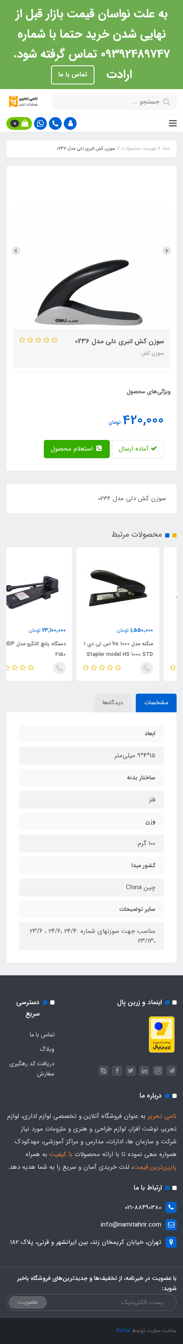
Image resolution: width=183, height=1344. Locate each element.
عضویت (27, 1302)
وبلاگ (47, 1049)
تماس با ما (72, 75)
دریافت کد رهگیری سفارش (31, 1068)
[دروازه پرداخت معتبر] (161, 1034)
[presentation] (167, 250)
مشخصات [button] (156, 702)
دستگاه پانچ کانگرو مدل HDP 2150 (52, 649)
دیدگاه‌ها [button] (113, 702)
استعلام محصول (73, 449)
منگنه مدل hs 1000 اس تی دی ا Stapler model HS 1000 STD (135, 649)
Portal (123, 1330)
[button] (70, 123)
